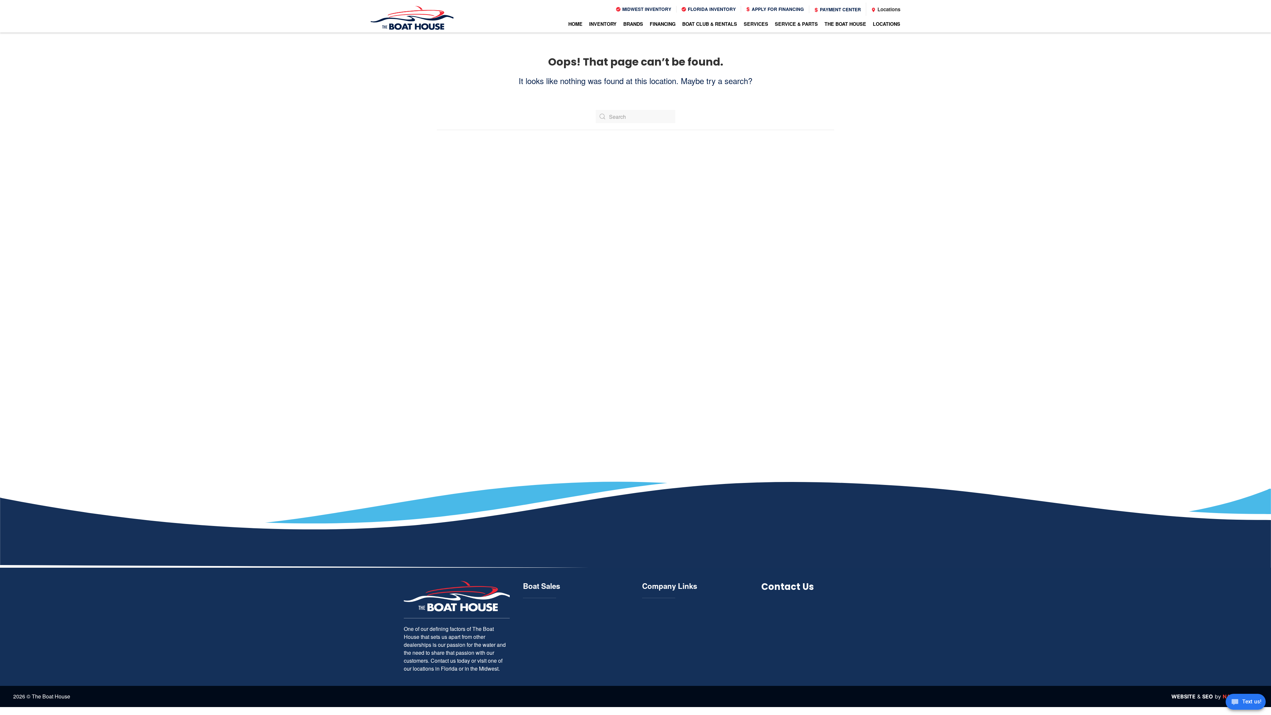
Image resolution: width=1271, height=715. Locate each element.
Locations (888, 9)
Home (575, 24)
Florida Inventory (711, 9)
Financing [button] (663, 24)
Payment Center (840, 9)
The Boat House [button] (845, 24)
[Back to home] (412, 18)
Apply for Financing (777, 9)
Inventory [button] (603, 24)
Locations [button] (886, 24)
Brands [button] (633, 24)
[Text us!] (1245, 702)
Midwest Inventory (646, 9)
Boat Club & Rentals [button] (709, 24)
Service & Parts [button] (796, 24)
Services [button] (756, 24)
